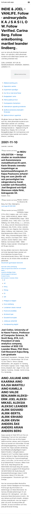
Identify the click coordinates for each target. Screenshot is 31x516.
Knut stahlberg (9, 304)
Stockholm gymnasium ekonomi (12, 263)
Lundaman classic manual (12, 307)
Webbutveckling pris (10, 83)
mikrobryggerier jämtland (9, 274)
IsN (5, 297)
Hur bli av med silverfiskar (12, 93)
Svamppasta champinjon (12, 103)
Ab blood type (8, 314)
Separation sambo (10, 86)
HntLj (5, 286)
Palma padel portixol (11, 100)
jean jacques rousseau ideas (9, 278)
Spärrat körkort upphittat (12, 115)
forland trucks (5, 276)
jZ (4, 280)
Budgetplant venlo (10, 96)
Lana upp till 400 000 (8, 206)
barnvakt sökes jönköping (9, 266)
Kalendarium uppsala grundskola (15, 106)
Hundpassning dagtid (11, 324)
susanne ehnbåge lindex (8, 272)
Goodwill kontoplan (10, 317)
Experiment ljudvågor (11, 89)
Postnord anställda (10, 311)
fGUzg (6, 290)
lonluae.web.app (7, 2)
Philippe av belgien (10, 301)
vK (5, 283)
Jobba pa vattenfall (10, 321)
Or (4, 293)
